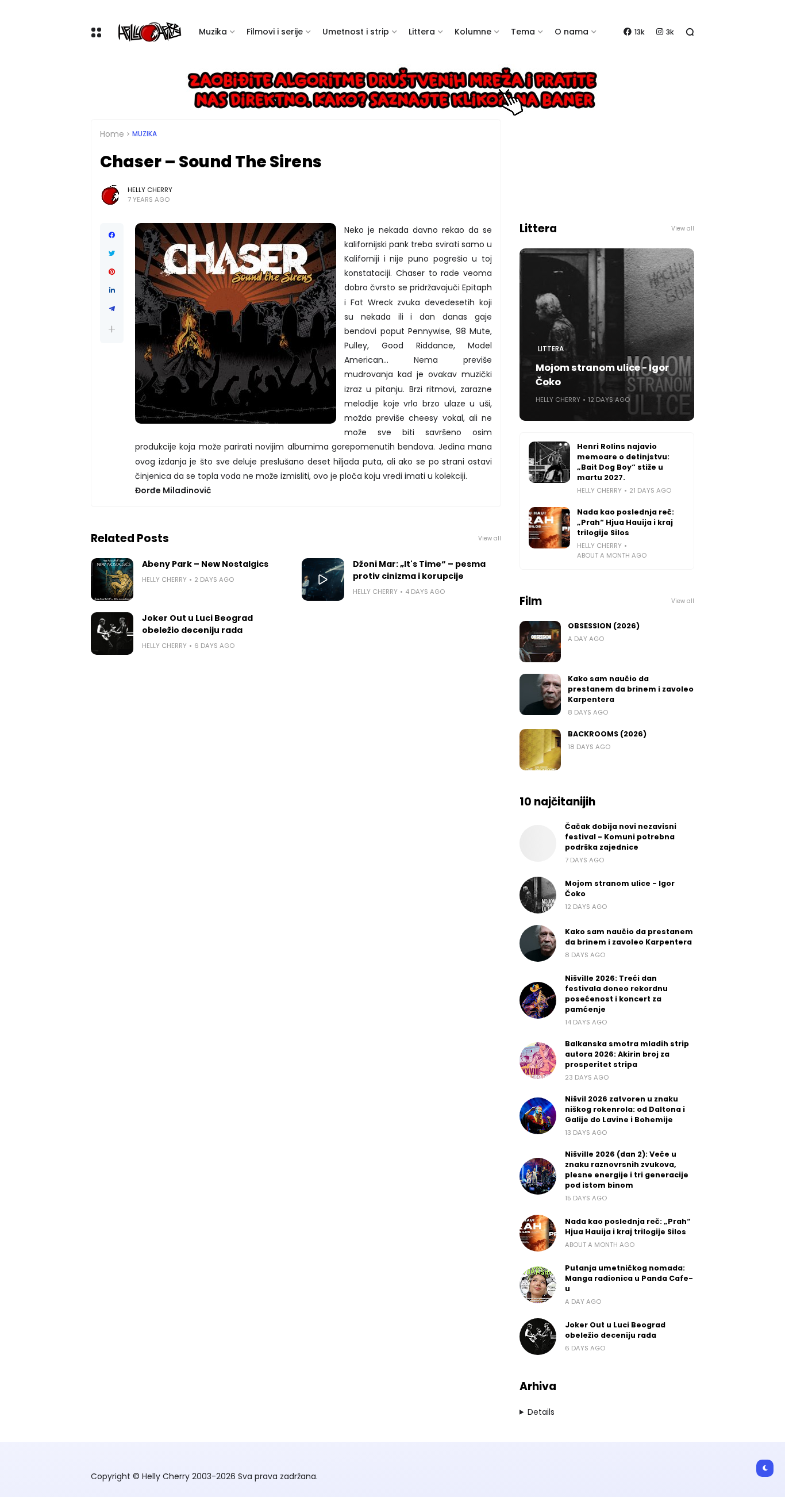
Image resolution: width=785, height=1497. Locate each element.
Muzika (213, 31)
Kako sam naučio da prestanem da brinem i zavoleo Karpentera (631, 689)
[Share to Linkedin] (112, 290)
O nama (571, 31)
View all (489, 538)
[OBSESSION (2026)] (540, 641)
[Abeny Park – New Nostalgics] (112, 579)
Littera (422, 31)
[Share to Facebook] (112, 235)
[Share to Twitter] (112, 253)
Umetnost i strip (355, 31)
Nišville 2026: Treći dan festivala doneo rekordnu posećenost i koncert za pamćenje (616, 993)
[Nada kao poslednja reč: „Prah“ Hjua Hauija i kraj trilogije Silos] (549, 527)
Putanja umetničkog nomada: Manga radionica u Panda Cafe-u (629, 1278)
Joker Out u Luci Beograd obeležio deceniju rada (197, 624)
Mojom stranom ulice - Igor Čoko (602, 375)
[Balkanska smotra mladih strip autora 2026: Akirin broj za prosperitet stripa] (538, 1060)
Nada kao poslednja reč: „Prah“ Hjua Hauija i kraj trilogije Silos (625, 522)
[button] (112, 329)
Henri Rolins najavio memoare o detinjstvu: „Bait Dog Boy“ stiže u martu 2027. (623, 462)
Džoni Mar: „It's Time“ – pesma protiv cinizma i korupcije (419, 570)
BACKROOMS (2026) (607, 734)
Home (112, 134)
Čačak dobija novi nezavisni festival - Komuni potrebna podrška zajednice (620, 837)
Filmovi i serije (275, 31)
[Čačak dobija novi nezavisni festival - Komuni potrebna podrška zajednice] (538, 843)
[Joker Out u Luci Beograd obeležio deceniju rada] (112, 633)
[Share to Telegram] (112, 308)
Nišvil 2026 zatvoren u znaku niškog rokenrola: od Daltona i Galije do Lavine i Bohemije (625, 1109)
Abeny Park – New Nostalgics (205, 564)
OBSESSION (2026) (604, 626)
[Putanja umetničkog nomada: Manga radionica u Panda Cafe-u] (538, 1284)
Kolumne (473, 31)
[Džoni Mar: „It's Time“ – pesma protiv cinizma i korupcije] (323, 579)
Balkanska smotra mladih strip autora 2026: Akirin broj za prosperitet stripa (627, 1054)
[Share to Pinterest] (112, 271)
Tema (523, 31)
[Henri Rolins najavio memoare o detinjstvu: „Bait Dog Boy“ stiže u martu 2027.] (549, 462)
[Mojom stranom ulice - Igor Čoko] (538, 895)
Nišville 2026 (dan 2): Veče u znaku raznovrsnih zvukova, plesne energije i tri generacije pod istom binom (626, 1169)
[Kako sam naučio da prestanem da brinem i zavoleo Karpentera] (540, 694)
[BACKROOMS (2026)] (540, 749)
